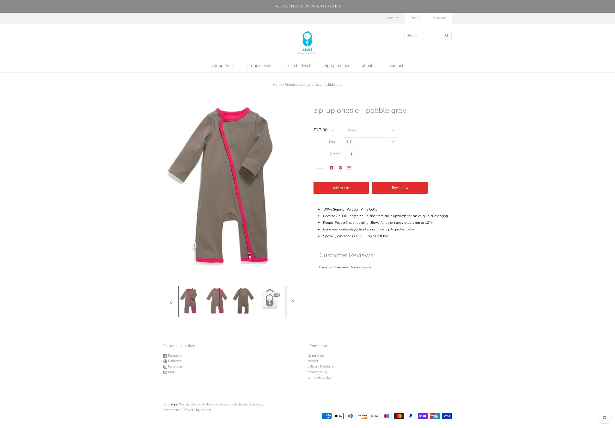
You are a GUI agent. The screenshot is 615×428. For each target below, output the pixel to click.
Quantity (335, 153)
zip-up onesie (259, 65)
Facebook (174, 355)
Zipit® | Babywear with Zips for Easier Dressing (226, 404)
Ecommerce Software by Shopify (187, 410)
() (414, 18)
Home (277, 84)
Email (171, 372)
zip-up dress (223, 65)
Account (392, 18)
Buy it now (400, 188)
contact (396, 65)
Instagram (175, 366)
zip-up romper (337, 65)
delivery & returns (321, 366)
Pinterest (174, 361)
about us (369, 65)
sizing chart (316, 355)
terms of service (319, 377)
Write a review (360, 267)
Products (291, 84)
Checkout (438, 18)
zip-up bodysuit (297, 65)
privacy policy (317, 372)
